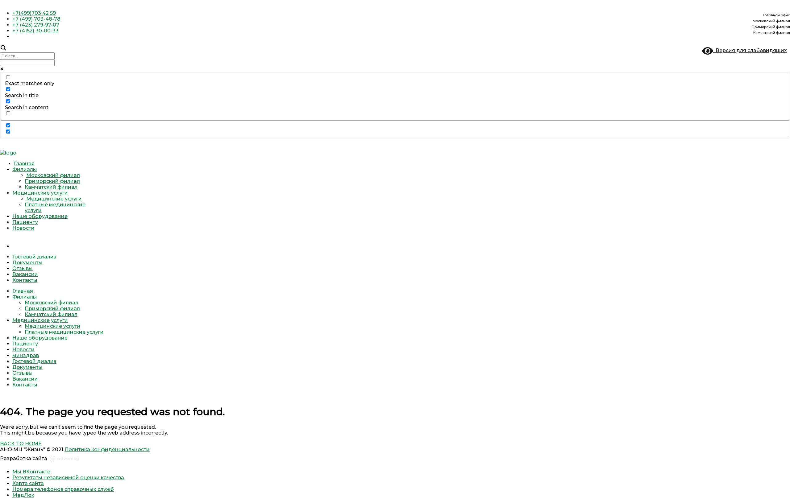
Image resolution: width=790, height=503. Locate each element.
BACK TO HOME (21, 444)
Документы (27, 263)
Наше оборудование (40, 216)
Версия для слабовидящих (750, 50)
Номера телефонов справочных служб (63, 489)
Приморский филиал (52, 181)
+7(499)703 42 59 (34, 13)
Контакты (24, 280)
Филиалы (24, 169)
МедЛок (23, 495)
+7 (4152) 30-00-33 (35, 31)
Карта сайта (28, 483)
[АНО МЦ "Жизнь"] (8, 153)
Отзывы (22, 268)
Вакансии (25, 274)
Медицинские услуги (40, 193)
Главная (24, 164)
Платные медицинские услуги (64, 332)
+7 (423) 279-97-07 (35, 25)
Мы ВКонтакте (31, 472)
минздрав (401, 239)
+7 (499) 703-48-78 (36, 19)
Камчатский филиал (51, 187)
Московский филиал (53, 175)
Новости (23, 228)
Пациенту (25, 222)
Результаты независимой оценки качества (68, 477)
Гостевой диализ (34, 257)
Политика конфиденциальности (107, 449)
